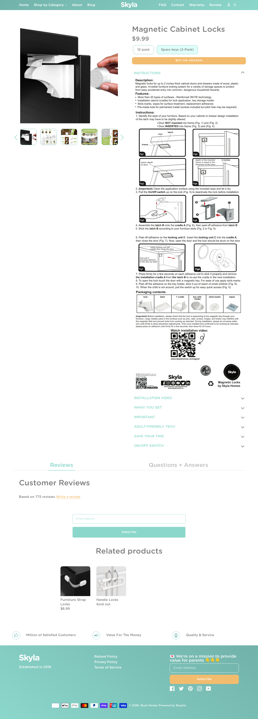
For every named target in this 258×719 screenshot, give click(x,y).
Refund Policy (105, 656)
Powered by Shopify (172, 705)
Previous (17, 137)
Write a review (68, 497)
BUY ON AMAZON (189, 60)
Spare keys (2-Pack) (177, 49)
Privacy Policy (105, 662)
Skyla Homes (149, 705)
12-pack (143, 49)
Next (121, 137)
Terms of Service (108, 667)
